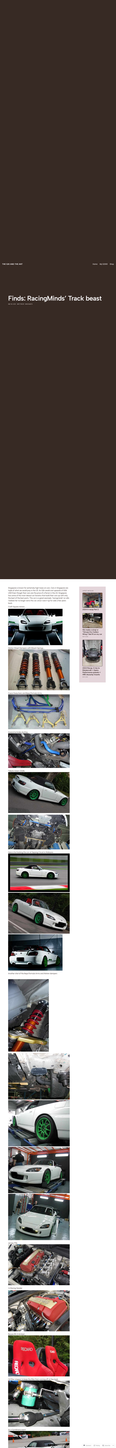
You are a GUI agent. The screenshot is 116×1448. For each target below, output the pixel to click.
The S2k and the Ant (12, 264)
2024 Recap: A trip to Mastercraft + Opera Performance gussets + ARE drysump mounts (91, 671)
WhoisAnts (29, 304)
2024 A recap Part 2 (90, 609)
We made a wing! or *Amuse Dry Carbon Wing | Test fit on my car (92, 632)
